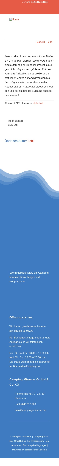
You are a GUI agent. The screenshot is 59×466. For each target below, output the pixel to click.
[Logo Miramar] (14, 19)
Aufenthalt (38, 103)
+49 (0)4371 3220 (25, 404)
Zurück (41, 42)
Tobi (31, 141)
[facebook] (10, 3)
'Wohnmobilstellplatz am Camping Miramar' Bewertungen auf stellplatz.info (29, 277)
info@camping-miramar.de (30, 410)
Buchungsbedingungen (35, 445)
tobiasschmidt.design (36, 449)
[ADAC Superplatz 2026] (29, 207)
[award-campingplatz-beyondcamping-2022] (30, 288)
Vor (50, 42)
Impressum (38, 441)
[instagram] (10, 10)
